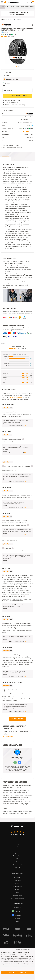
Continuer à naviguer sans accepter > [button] (24, 949)
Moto (12, 7)
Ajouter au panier (19, 95)
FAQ (13, 159)
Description (5, 159)
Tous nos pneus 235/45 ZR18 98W (12, 148)
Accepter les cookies (17, 972)
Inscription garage (17, 853)
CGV (17, 859)
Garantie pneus (17, 844)
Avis (17, 850)
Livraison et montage (17, 898)
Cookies (17, 867)
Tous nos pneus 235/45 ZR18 (11, 145)
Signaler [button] (5, 423)
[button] (17, 79)
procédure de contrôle (15, 397)
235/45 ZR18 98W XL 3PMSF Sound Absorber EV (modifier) (18, 13)
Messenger (18, 915)
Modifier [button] (31, 119)
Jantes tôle (18, 880)
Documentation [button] (8, 737)
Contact (17, 918)
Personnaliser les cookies (17, 977)
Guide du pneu (17, 847)
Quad (17, 7)
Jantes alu (17, 883)
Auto (2, 7)
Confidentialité (17, 865)
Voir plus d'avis (17, 718)
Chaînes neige (24, 7)
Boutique (17, 889)
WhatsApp (17, 911)
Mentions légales (18, 856)
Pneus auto (17, 877)
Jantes (7, 7)
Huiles (17, 892)
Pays (17, 862)
